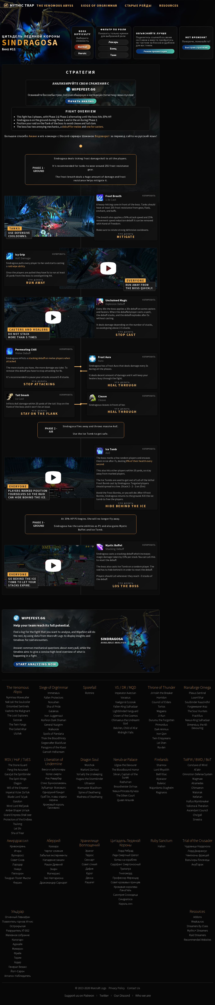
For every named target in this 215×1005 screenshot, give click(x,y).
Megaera (161, 711)
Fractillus (197, 715)
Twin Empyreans (161, 738)
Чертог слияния (53, 851)
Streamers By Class (197, 926)
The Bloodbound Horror (125, 769)
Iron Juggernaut (53, 715)
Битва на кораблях (125, 859)
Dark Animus (161, 729)
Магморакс (53, 873)
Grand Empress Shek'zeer (17, 815)
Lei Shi (17, 828)
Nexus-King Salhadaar (197, 720)
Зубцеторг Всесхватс (53, 787)
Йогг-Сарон (18, 971)
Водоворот (102, 136)
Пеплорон (17, 873)
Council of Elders (161, 702)
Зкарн (53, 869)
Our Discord (122, 995)
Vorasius (125, 697)
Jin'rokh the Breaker (161, 693)
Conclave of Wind (197, 765)
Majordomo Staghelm (161, 788)
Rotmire (89, 693)
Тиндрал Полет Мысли (18, 878)
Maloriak (197, 792)
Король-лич (125, 903)
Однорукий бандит (53, 792)
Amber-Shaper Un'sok (17, 810)
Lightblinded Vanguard (125, 711)
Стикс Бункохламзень (53, 783)
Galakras (53, 711)
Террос (89, 855)
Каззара (53, 846)
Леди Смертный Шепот (125, 855)
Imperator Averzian (125, 693)
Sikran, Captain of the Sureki (125, 776)
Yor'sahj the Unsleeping (89, 774)
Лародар (17, 864)
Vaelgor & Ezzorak (125, 702)
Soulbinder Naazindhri (197, 702)
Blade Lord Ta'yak (18, 797)
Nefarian (197, 797)
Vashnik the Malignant (17, 711)
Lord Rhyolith (161, 769)
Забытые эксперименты (53, 855)
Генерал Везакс (17, 967)
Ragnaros (161, 792)
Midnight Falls (125, 732)
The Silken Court (125, 795)
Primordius (161, 724)
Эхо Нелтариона (53, 878)
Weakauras (197, 921)
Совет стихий (89, 864)
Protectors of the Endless (17, 819)
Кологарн (17, 939)
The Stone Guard (17, 765)
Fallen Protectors (53, 697)
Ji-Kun (161, 715)
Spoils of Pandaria (53, 733)
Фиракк (17, 882)
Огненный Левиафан (17, 917)
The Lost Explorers (17, 715)
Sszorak (17, 720)
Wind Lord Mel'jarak (18, 806)
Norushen (53, 702)
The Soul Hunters (197, 711)
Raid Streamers (197, 935)
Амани (33, 136)
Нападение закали (53, 860)
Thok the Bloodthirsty (53, 738)
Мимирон (17, 948)
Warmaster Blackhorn (89, 788)
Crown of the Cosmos (125, 715)
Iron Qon (161, 733)
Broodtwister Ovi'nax (125, 786)
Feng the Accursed (17, 769)
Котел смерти (53, 774)
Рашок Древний (53, 864)
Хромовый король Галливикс (53, 806)
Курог (89, 873)
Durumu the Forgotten (161, 720)
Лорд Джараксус (197, 851)
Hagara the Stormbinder (89, 779)
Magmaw (197, 779)
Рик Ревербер (53, 778)
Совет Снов (17, 860)
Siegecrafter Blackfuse (53, 743)
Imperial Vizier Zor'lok (18, 792)
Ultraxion (89, 783)
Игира (17, 851)
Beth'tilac (161, 774)
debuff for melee (71, 126)
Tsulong (17, 824)
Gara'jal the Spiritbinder (18, 774)
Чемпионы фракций (197, 855)
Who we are (143, 995)
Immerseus (53, 693)
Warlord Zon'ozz (89, 769)
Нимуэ (17, 869)
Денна (89, 878)
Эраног (89, 850)
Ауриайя (17, 944)
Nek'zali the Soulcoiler (17, 702)
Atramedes (197, 783)
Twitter (104, 995)
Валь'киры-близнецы (197, 860)
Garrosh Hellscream (53, 752)
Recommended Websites (197, 939)
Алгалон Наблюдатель (17, 976)
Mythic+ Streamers (197, 930)
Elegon (18, 783)
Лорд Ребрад (125, 850)
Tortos (161, 706)
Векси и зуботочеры (53, 769)
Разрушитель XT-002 (17, 930)
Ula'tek (18, 733)
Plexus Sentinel (197, 693)
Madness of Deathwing (89, 797)
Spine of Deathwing (89, 792)
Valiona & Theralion (197, 806)
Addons (197, 917)
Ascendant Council (197, 810)
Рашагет (89, 882)
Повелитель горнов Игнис (17, 921)
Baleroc (161, 783)
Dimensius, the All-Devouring (197, 726)
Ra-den (161, 747)
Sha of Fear (17, 833)
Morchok (89, 765)
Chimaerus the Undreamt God (125, 722)
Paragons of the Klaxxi (53, 747)
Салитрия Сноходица (125, 894)
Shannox (161, 765)
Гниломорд (125, 873)
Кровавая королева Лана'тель (125, 888)
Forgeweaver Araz (197, 706)
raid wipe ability (16, 266)
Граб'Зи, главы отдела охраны (54, 798)
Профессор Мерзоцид (126, 878)
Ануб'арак (197, 864)
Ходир (17, 962)
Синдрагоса (125, 899)
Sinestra (197, 819)
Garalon (17, 801)
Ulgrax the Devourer (125, 765)
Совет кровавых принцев (125, 882)
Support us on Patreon (79, 995)
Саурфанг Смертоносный (125, 864)
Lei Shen (161, 743)
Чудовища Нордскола (197, 846)
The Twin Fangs (17, 724)
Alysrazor (161, 779)
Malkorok (53, 729)
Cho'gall (197, 815)
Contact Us (133, 988)
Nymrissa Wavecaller (17, 697)
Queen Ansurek (125, 800)
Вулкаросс (17, 855)
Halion (161, 846)
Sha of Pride (53, 706)
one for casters (94, 126)
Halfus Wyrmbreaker (197, 801)
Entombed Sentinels (17, 706)
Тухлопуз (125, 868)
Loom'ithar (197, 697)
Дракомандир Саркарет (53, 882)
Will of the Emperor (17, 788)
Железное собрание (17, 935)
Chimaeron (197, 788)
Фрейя (17, 953)
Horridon (161, 697)
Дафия (89, 868)
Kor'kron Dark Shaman (53, 720)
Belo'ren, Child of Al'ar (125, 728)
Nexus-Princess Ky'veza (126, 791)
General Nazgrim (53, 724)
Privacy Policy (117, 988)
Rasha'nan (125, 782)
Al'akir (197, 769)
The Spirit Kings (17, 779)
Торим (17, 957)
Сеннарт (89, 859)
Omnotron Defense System (197, 774)
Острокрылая (17, 926)
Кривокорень (17, 846)
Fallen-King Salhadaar (125, 706)
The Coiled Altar (17, 729)
